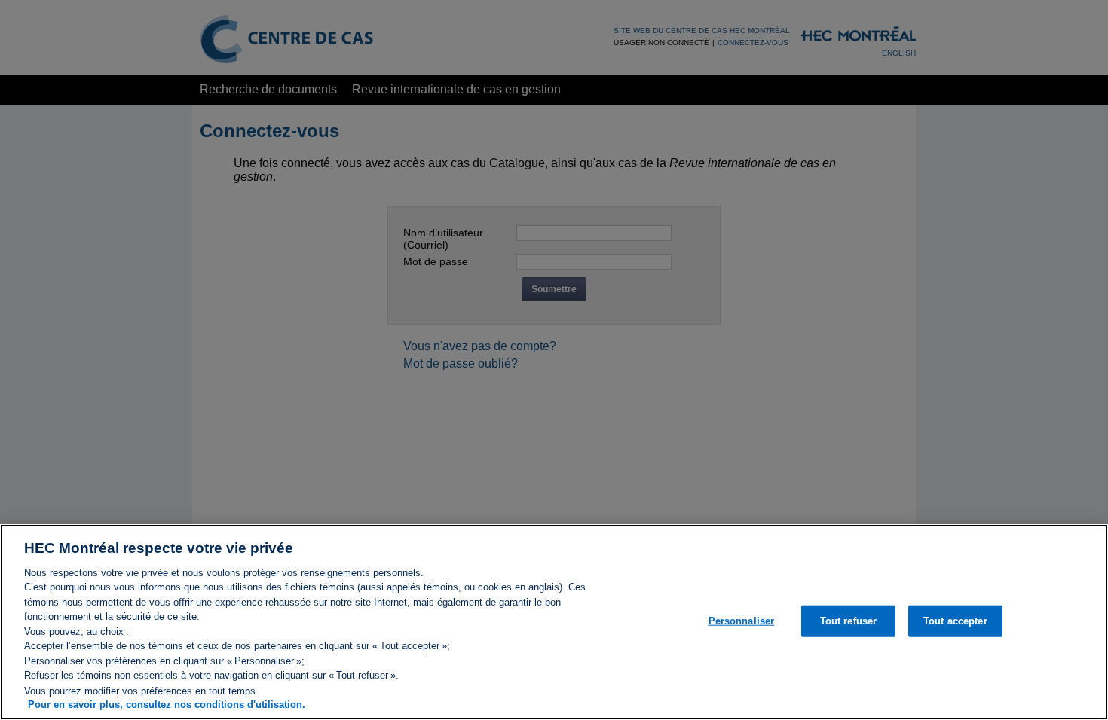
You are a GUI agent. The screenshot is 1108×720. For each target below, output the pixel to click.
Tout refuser (848, 621)
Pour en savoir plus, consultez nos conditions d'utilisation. (166, 704)
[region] (554, 622)
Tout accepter (955, 621)
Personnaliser (742, 621)
